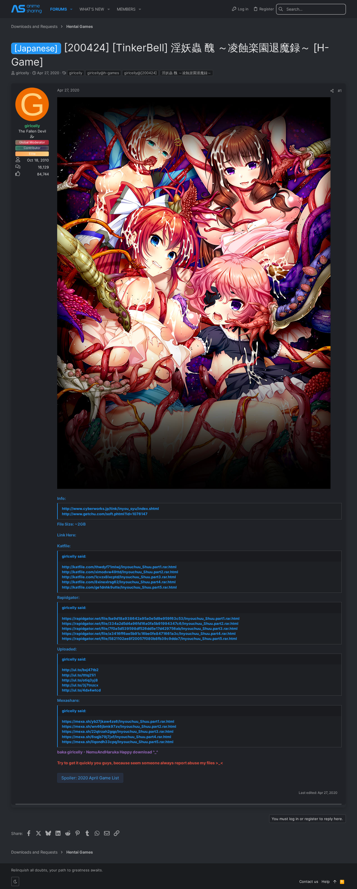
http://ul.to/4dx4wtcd (81, 690)
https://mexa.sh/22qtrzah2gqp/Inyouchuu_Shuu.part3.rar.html (117, 731)
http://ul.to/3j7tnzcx (80, 685)
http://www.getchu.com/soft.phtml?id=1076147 (105, 514)
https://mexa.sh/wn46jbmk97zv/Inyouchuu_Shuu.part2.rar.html (119, 726)
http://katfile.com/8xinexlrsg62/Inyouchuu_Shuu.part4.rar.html (119, 582)
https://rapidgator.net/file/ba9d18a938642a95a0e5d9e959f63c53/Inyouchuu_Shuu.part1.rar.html (151, 618)
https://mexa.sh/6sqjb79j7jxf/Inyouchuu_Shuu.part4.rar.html (116, 736)
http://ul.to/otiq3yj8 (80, 680)
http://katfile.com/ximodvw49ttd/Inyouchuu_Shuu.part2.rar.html (120, 572)
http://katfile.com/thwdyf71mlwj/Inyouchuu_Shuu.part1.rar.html (119, 567)
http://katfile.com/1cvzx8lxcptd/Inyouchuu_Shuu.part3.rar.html (119, 577)
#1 (340, 90)
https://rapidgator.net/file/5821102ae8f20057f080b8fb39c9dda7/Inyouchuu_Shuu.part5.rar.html (149, 638)
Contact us (308, 881)
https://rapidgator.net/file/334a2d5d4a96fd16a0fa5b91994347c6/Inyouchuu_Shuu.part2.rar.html (150, 623)
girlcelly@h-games (103, 73)
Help (326, 881)
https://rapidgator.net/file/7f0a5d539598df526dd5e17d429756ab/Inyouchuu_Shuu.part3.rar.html (150, 628)
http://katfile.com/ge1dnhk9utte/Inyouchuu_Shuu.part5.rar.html (119, 587)
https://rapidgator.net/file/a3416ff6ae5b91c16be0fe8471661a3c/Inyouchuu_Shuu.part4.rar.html (149, 633)
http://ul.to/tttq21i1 (79, 675)
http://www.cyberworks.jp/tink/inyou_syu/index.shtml (110, 508)
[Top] (334, 881)
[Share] (332, 90)
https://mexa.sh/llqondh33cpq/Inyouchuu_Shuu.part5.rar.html (117, 741)
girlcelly (75, 73)
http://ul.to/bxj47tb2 (80, 670)
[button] (71, 9)
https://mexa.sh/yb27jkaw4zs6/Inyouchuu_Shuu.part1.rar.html (118, 721)
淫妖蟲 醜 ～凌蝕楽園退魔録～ (186, 73)
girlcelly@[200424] (140, 73)
